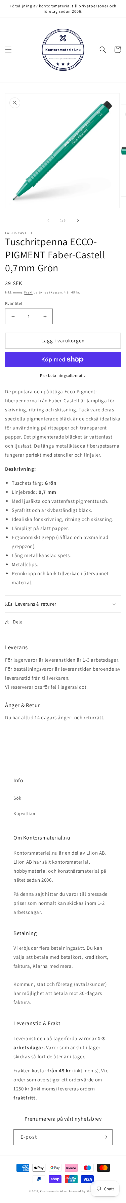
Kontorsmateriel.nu (54, 1191)
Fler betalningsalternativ (63, 375)
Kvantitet (14, 303)
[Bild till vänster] (48, 220)
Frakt (28, 292)
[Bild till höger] (78, 220)
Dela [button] (18, 622)
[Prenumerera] (104, 1137)
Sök (17, 798)
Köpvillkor (24, 813)
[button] (8, 49)
